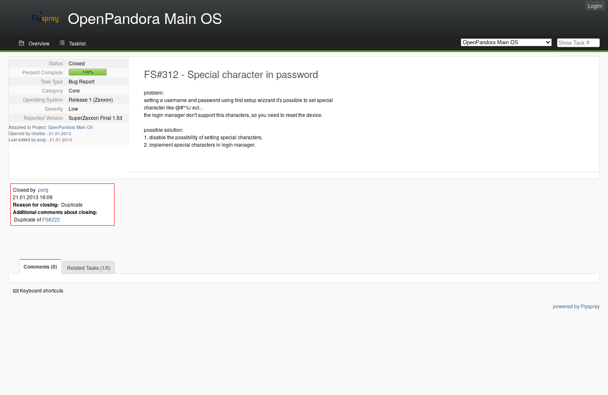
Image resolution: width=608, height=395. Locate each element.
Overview (39, 43)
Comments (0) (40, 266)
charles (38, 133)
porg (41, 140)
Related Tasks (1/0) (88, 267)
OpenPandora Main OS (70, 127)
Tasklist (77, 43)
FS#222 (51, 219)
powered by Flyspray (576, 305)
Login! (595, 5)
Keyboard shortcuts (41, 290)
